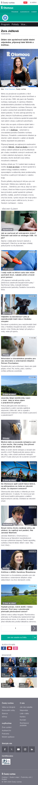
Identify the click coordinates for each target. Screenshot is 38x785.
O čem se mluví (13, 167)
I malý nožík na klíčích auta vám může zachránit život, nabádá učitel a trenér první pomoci (18, 274)
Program (14, 12)
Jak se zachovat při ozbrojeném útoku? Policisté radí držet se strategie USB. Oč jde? (19, 235)
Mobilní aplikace (8, 737)
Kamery (34, 12)
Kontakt (23, 720)
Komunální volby (8, 710)
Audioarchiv (24, 12)
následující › (34, 628)
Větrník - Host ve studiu (18, 147)
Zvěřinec (14, 130)
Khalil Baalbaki (10, 89)
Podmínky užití (26, 777)
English (4, 779)
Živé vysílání (6, 727)
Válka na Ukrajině (8, 707)
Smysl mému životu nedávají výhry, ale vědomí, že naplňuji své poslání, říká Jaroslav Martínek (18, 530)
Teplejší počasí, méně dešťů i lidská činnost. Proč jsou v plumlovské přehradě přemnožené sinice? (16, 609)
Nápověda (24, 710)
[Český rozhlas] (8, 2)
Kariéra (22, 717)
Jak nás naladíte (26, 707)
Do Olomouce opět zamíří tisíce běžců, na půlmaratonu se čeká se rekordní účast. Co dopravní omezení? (18, 486)
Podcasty (5, 734)
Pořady (15, 24)
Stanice (5, 714)
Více (24, 24)
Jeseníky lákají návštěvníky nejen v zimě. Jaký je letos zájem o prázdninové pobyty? (15, 400)
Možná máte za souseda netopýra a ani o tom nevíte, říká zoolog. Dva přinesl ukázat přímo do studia (18, 444)
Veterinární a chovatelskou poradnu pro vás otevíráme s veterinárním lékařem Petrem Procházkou (18, 360)
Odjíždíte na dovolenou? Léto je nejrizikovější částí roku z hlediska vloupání (16, 319)
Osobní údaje (14, 777)
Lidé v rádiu (24, 714)
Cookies (4, 777)
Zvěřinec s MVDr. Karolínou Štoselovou (18, 572)
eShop (4, 717)
